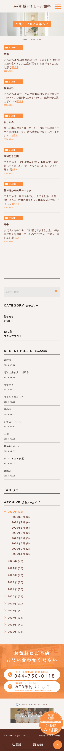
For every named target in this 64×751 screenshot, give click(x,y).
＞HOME (8, 736)
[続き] (14, 67)
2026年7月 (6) (21, 522)
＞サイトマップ (22, 736)
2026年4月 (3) (21, 538)
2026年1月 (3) (21, 553)
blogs (12, 184)
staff (12, 47)
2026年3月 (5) (21, 543)
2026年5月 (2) (21, 532)
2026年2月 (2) (21, 548)
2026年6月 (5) (21, 527)
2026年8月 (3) (21, 517)
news (9, 318)
